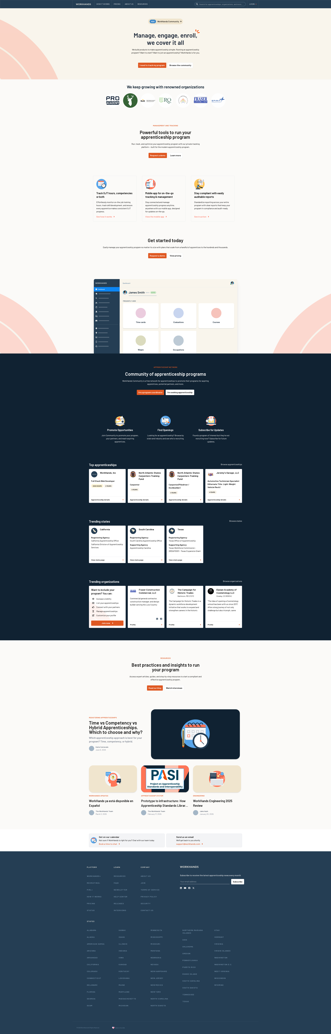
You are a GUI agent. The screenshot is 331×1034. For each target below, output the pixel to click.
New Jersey (157, 978)
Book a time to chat (108, 844)
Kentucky (124, 971)
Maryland (124, 992)
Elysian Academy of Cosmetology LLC (226, 591)
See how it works (104, 216)
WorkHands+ (94, 876)
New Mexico (157, 985)
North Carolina (159, 999)
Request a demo (157, 155)
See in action (200, 216)
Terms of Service (150, 890)
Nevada (155, 964)
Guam (89, 1005)
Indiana (123, 951)
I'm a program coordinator (150, 392)
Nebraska (156, 957)
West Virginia (222, 971)
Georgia (91, 999)
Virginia (218, 944)
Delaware (92, 985)
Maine (122, 985)
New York (156, 992)
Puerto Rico (189, 967)
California (105, 529)
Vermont (219, 937)
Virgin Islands (222, 951)
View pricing (175, 255)
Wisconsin (220, 978)
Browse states (235, 521)
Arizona (91, 951)
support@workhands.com (188, 844)
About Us (146, 876)
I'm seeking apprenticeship (180, 392)
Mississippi (157, 937)
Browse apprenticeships (231, 464)
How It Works (94, 896)
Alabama (91, 930)
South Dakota (190, 988)
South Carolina (146, 529)
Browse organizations (232, 581)
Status (91, 910)
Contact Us (147, 910)
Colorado (92, 971)
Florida (91, 992)
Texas (181, 529)
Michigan (123, 1005)
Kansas (123, 964)
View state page (98, 560)
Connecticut (94, 978)
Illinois (123, 944)
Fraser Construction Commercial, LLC (149, 591)
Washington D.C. (223, 964)
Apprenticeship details (100, 500)
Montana (155, 951)
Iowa (121, 957)
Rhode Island (189, 974)
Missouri (155, 944)
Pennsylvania (190, 960)
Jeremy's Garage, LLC (227, 472)
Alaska (91, 937)
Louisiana (124, 978)
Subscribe (237, 881)
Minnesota (156, 930)
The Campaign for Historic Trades (187, 591)
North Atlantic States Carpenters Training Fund (150, 475)
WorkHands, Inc (108, 472)
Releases (119, 903)
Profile (133, 625)
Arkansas (92, 957)
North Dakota (158, 1005)
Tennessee (188, 994)
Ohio (184, 940)
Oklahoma (187, 946)
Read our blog (155, 688)
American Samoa (96, 944)
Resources (120, 876)
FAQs (116, 883)
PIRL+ (90, 890)
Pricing (91, 903)
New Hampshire (159, 971)
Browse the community (180, 65)
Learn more (175, 155)
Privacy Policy (149, 896)
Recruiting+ (93, 883)
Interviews (120, 910)
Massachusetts (127, 999)
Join (143, 883)
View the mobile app (154, 216)
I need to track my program (152, 65)
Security (146, 903)
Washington (221, 957)
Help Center (120, 896)
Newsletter (120, 890)
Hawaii (122, 930)
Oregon (186, 953)
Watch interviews (174, 688)
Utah (217, 930)
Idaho (122, 937)
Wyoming (219, 985)
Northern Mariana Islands (192, 931)
